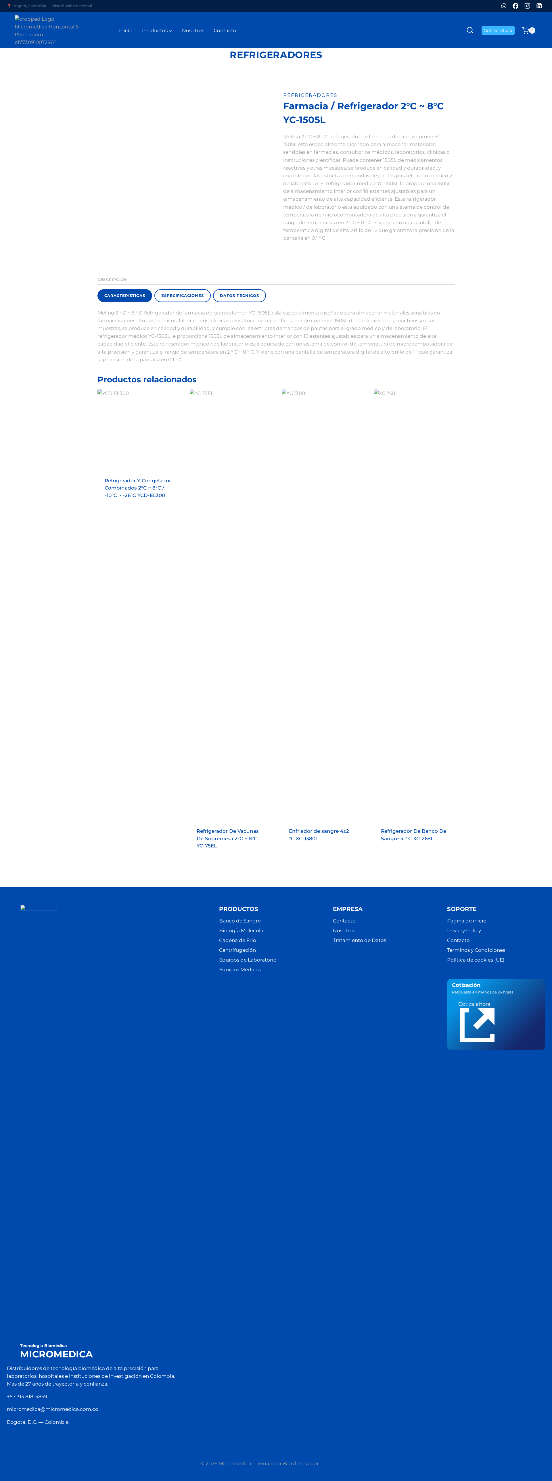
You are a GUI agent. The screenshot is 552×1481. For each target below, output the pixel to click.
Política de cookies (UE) (476, 960)
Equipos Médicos (240, 969)
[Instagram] (527, 6)
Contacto (225, 30)
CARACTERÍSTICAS (124, 295)
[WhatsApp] (504, 6)
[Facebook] (516, 6)
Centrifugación (237, 950)
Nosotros (193, 30)
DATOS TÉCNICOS (239, 295)
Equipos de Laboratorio (248, 960)
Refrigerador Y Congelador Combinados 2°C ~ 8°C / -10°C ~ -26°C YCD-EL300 (138, 488)
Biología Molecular (242, 930)
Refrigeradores (276, 54)
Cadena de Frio (237, 940)
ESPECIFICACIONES (182, 295)
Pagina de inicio (466, 921)
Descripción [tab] (112, 279)
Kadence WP (336, 1463)
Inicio (126, 30)
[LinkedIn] (539, 6)
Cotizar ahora (498, 30)
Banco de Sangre (240, 921)
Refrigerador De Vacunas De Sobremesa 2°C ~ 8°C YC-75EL (228, 838)
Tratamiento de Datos (359, 940)
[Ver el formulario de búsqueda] (470, 30)
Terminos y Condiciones (476, 950)
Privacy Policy (464, 930)
